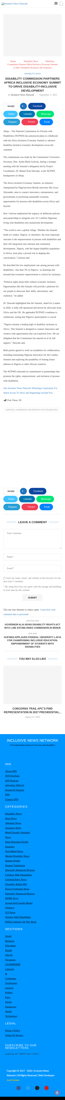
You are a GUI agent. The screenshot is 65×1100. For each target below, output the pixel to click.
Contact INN (11, 799)
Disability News (31, 61)
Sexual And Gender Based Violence (18, 905)
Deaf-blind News (14, 851)
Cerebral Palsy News (16, 879)
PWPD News (11, 898)
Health (8, 950)
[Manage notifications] (57, 1092)
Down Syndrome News (17, 889)
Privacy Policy (12, 1030)
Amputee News (13, 828)
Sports (8, 1011)
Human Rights (12, 860)
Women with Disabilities (18, 917)
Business (9, 941)
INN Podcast (11, 780)
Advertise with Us (14, 785)
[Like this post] (24, 106)
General (9, 988)
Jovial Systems (13, 1080)
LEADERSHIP (12, 964)
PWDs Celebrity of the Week (20, 922)
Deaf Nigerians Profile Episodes (16, 844)
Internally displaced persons (20, 870)
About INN (11, 771)
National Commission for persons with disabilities (32, 410)
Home (13, 61)
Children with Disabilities (18, 875)
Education (10, 945)
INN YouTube (12, 775)
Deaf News (11, 818)
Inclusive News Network (22, 95)
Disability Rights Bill (16, 884)
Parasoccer (10, 1006)
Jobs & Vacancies (10, 957)
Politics (9, 992)
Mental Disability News (17, 856)
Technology (11, 983)
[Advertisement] (32, 451)
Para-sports (8, 999)
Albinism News (13, 823)
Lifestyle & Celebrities (10, 974)
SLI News (10, 912)
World (8, 936)
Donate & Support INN (14, 792)
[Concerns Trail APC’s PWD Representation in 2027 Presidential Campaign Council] (32, 685)
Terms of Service (14, 1035)
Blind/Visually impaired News (17, 835)
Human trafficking (15, 865)
